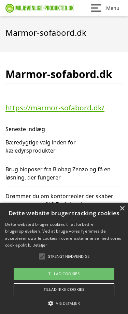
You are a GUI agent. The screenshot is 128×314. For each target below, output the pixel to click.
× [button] (122, 208)
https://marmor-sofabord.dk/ (54, 107)
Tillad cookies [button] (64, 273)
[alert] (64, 258)
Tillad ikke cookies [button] (64, 289)
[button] (64, 303)
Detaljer (39, 245)
